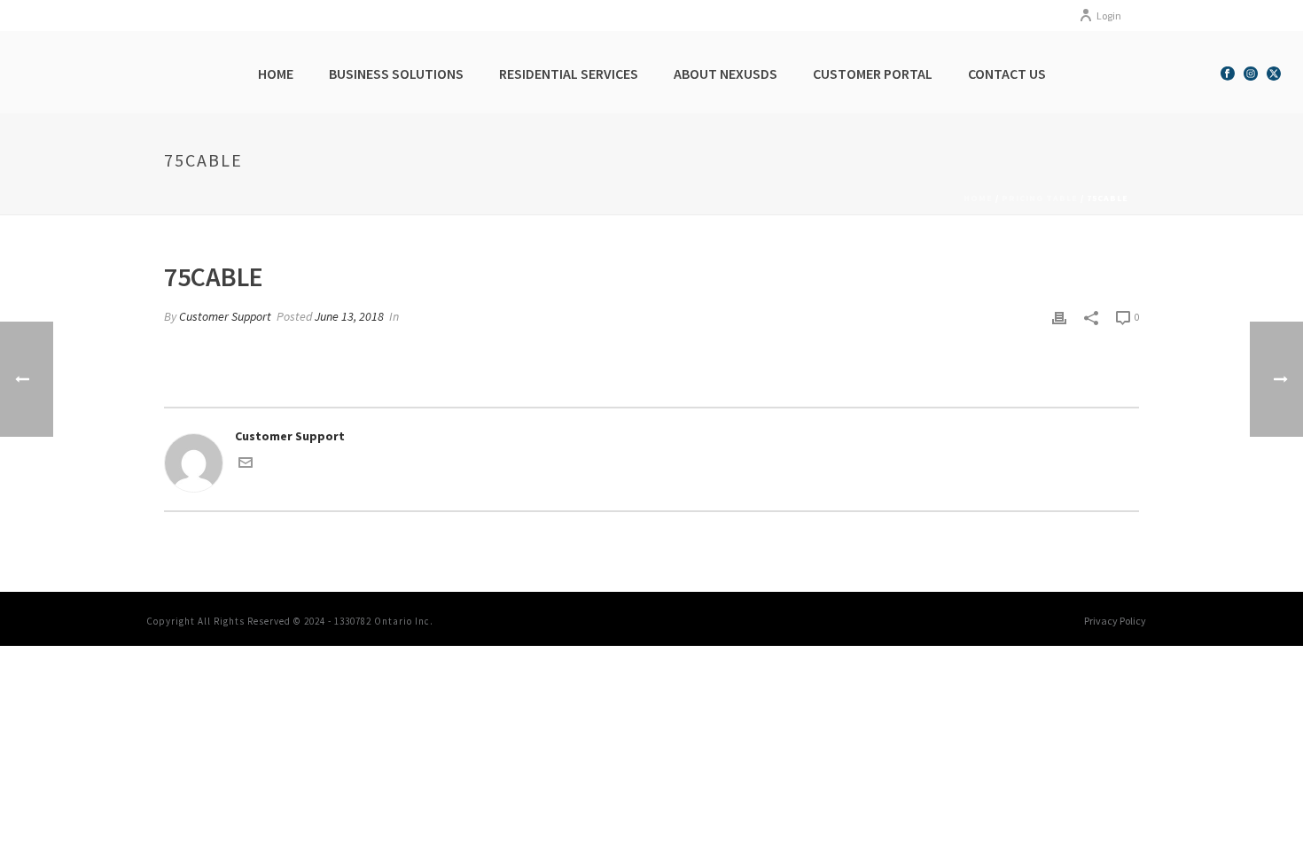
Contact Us (1007, 73)
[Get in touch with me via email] (245, 465)
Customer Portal (872, 73)
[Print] (1059, 317)
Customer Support (225, 316)
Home (275, 73)
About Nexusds (725, 73)
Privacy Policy (1115, 620)
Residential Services (568, 73)
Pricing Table (1040, 198)
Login (1108, 15)
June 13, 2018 (349, 316)
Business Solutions (396, 73)
